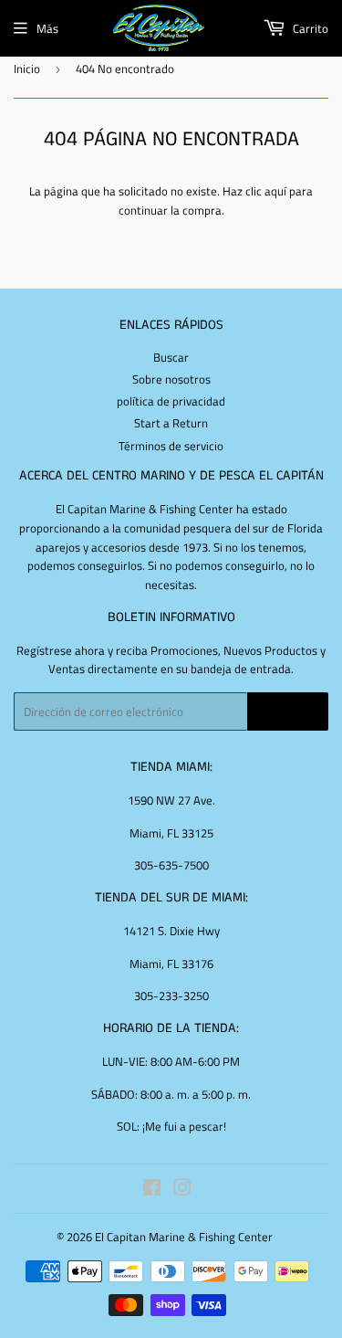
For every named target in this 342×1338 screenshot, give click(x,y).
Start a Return (171, 423)
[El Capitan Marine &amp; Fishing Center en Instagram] (182, 1190)
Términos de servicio (171, 446)
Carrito (309, 28)
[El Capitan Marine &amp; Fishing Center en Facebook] (151, 1190)
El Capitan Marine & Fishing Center (184, 1236)
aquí (275, 191)
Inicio (27, 68)
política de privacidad (171, 401)
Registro (287, 712)
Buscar (171, 357)
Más (47, 28)
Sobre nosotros (171, 379)
